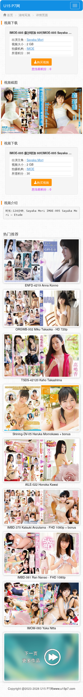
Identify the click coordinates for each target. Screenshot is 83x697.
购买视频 (43, 62)
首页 (10, 15)
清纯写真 (24, 15)
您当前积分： (41, 69)
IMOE (30, 48)
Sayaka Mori (35, 39)
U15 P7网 (11, 5)
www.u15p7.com (64, 688)
